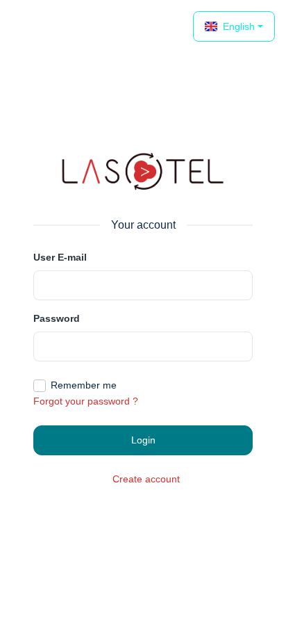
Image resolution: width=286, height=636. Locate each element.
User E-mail (60, 257)
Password (56, 318)
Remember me (84, 385)
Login (143, 440)
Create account (146, 478)
